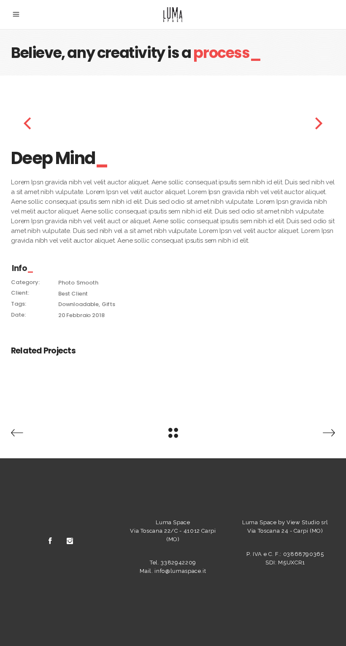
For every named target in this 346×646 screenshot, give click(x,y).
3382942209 (178, 562)
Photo (66, 283)
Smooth (87, 283)
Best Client (73, 294)
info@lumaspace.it (180, 571)
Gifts (108, 304)
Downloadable (78, 304)
